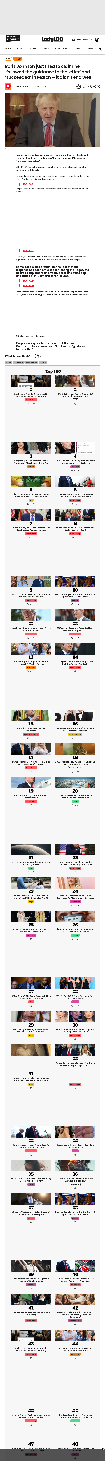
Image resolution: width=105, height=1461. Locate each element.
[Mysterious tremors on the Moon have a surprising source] (31, 849)
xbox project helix (75, 768)
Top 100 (7, 49)
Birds (31, 1084)
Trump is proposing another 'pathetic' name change (31, 796)
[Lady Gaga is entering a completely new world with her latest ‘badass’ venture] (75, 447)
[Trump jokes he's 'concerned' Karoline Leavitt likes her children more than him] (75, 481)
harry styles (31, 1285)
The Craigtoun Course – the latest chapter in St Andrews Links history (75, 1416)
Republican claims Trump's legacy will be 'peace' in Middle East (31, 629)
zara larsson (75, 902)
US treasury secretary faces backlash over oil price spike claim (75, 629)
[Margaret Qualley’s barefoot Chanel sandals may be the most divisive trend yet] (31, 447)
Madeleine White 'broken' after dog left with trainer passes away (75, 729)
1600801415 (28, 250)
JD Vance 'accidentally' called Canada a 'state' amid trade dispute (31, 1213)
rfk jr (31, 1002)
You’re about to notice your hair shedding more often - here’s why (31, 1179)
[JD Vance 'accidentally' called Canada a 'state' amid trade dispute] (31, 1199)
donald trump (75, 500)
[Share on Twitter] (94, 86)
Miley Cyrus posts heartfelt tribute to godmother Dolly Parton (31, 930)
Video (79, 49)
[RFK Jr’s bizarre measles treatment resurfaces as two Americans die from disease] (31, 715)
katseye (75, 1002)
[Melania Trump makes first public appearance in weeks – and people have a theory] (31, 581)
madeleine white (75, 734)
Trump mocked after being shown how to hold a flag (31, 1313)
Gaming (32, 49)
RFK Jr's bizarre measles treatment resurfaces (31, 729)
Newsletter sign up (84, 40)
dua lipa (75, 600)
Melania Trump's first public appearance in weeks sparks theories (31, 595)
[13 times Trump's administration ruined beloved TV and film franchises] (75, 1265)
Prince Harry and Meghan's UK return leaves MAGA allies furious (31, 662)
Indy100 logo (52, 39)
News (19, 49)
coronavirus (19, 362)
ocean (75, 801)
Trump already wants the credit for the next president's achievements (31, 529)
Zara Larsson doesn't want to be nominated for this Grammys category (75, 897)
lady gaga (75, 467)
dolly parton (31, 935)
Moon (31, 868)
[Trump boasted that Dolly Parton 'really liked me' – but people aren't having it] (31, 748)
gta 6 (75, 400)
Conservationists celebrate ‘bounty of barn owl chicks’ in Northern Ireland (31, 1079)
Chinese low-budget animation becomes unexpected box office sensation (31, 495)
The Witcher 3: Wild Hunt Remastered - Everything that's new (75, 1179)
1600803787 (28, 184)
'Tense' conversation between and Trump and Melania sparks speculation (75, 1064)
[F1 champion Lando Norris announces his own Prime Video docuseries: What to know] (75, 916)
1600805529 (28, 281)
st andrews (75, 1421)
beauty (75, 1151)
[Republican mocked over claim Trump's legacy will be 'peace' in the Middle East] (31, 615)
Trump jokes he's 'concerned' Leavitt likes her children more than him (75, 495)
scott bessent (75, 634)
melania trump (31, 600)
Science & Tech (62, 49)
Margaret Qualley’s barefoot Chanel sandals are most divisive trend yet (31, 461)
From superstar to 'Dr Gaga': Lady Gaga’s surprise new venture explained (75, 461)
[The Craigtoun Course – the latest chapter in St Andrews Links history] (75, 1402)
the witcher (75, 1184)
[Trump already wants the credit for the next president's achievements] (31, 514)
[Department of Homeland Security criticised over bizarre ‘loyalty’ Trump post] (75, 849)
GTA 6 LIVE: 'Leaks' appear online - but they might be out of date (75, 395)
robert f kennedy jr (31, 734)
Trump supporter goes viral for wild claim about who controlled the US (31, 897)
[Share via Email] (98, 86)
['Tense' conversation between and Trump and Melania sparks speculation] (75, 1050)
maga (31, 902)
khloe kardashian (75, 1321)
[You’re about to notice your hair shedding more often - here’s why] (31, 1165)
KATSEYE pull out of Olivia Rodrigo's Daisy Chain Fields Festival (75, 997)
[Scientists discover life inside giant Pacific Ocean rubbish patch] (75, 782)
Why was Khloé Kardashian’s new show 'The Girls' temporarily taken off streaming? (75, 1314)
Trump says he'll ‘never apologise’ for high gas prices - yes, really (75, 662)
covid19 (17, 59)
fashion (31, 467)
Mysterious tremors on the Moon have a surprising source (31, 863)
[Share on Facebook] (90, 86)
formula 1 (75, 935)
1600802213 (28, 285)
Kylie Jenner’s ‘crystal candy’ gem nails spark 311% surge (75, 1146)
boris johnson (31, 362)
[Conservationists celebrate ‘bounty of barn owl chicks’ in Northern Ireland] (31, 1057)
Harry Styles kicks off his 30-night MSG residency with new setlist (31, 1280)
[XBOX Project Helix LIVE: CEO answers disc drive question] (75, 748)
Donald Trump (75, 668)
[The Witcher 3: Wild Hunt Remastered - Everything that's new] (75, 1165)
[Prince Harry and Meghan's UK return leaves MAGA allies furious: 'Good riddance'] (31, 648)
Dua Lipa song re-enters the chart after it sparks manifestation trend (75, 595)
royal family (31, 668)
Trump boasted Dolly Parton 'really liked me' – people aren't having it (31, 763)
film (31, 500)
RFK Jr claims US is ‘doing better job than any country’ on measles (31, 997)
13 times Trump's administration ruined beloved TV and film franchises (75, 1280)
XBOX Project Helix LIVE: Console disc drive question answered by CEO (75, 763)
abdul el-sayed (31, 400)
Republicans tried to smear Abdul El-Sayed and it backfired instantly (31, 395)
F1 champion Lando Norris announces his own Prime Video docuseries (75, 930)
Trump (46, 49)
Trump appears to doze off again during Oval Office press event (75, 529)
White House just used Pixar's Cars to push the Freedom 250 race (31, 1146)
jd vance (31, 1218)
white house (75, 1285)
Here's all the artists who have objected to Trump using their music (75, 1030)
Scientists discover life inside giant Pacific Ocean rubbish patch (75, 796)
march (8, 362)
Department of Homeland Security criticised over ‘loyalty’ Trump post (75, 863)
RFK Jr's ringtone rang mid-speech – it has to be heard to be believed (31, 1030)
